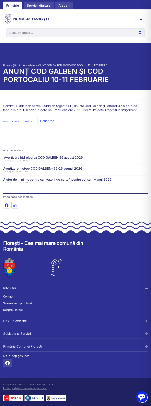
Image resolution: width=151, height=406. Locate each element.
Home (6, 65)
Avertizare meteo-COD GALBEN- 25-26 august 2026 (42, 168)
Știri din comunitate (24, 65)
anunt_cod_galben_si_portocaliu (19, 121)
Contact (8, 296)
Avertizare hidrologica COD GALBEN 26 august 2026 (43, 157)
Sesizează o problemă (17, 303)
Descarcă (47, 121)
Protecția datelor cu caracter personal (25, 388)
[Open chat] (141, 396)
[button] (140, 18)
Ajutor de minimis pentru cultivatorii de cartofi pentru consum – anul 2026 (57, 179)
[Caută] (140, 33)
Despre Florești (13, 309)
